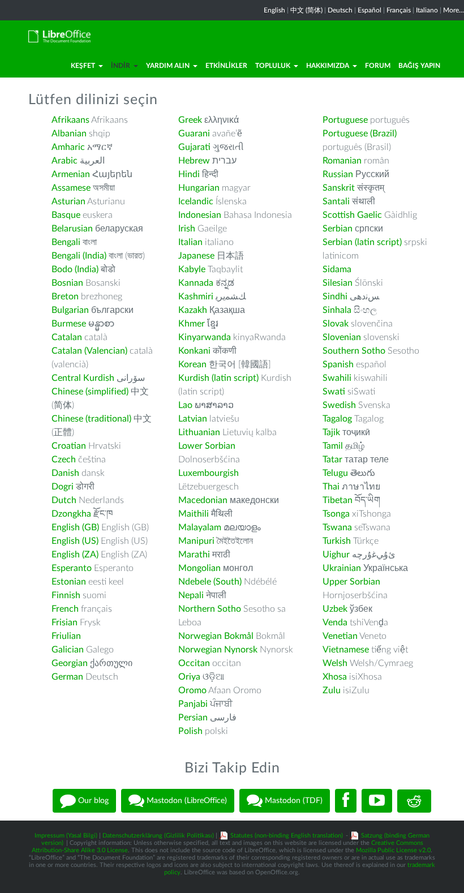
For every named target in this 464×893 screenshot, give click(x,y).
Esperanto (71, 568)
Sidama (337, 269)
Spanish (338, 364)
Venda (335, 622)
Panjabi (193, 704)
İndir (120, 65)
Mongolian (199, 568)
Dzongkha (71, 513)
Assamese (71, 187)
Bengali (65, 242)
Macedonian (202, 500)
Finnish (65, 595)
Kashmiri (195, 296)
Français (398, 10)
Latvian (192, 418)
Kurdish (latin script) (218, 378)
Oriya (189, 676)
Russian (338, 174)
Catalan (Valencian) (89, 350)
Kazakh (192, 310)
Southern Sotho (354, 350)
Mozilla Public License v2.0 (393, 850)
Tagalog (337, 418)
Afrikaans (70, 119)
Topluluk (272, 65)
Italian (190, 242)
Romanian (342, 160)
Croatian (68, 445)
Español (369, 10)
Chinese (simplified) (89, 391)
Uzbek (335, 608)
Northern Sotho (209, 608)
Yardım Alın (168, 65)
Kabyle (191, 269)
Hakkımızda (327, 65)
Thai (331, 486)
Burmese (68, 323)
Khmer (191, 323)
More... (453, 10)
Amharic (68, 147)
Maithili (193, 513)
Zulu (332, 690)
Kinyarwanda (204, 337)
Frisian (64, 622)
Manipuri (196, 541)
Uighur (336, 554)
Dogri (62, 486)
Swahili (338, 378)
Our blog (92, 801)
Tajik (331, 432)
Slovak (336, 323)
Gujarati (194, 147)
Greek (190, 119)
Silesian (338, 282)
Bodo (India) (74, 269)
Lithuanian (199, 432)
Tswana (337, 527)
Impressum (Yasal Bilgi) (66, 835)
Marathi (194, 554)
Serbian (338, 228)
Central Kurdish (82, 378)
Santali (336, 201)
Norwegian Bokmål (216, 636)
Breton (65, 296)
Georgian (69, 663)
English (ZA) (74, 554)
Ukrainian (342, 568)
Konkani (194, 350)
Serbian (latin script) (362, 242)
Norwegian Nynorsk (217, 649)
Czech (63, 459)
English (274, 10)
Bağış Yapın (419, 65)
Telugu (335, 473)
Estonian (68, 581)
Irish (186, 228)
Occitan (194, 663)
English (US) (74, 541)
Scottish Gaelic (352, 215)
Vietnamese (346, 649)
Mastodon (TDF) (293, 801)
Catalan (66, 337)
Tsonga (336, 513)
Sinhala (337, 310)
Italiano (427, 10)
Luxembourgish (208, 473)
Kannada (195, 282)
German (67, 676)
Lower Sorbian (206, 445)
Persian (193, 717)
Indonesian (199, 215)
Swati (334, 391)
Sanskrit (339, 187)
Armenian (70, 174)
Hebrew (194, 160)
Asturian (68, 201)
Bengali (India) (78, 255)
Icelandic (195, 201)
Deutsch (340, 10)
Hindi (189, 174)
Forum (377, 65)
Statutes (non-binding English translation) (286, 835)
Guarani (194, 133)
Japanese (196, 255)
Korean (192, 364)
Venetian (340, 636)
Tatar (332, 459)
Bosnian (67, 282)
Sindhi (335, 296)
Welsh (335, 663)
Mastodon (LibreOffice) (185, 801)
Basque (65, 215)
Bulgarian (70, 310)
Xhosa (335, 676)
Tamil (333, 445)
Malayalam (199, 527)
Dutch (63, 500)
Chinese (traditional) (91, 418)
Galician (67, 649)
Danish (65, 473)
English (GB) (75, 527)
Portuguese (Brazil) (360, 133)
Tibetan (338, 500)
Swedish (339, 405)
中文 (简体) (306, 10)
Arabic (64, 160)
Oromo (192, 690)
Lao (185, 405)
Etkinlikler (226, 65)
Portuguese (345, 119)
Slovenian (342, 337)
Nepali (191, 595)
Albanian (69, 133)
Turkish (337, 541)
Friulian (66, 636)
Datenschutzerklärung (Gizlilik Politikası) (158, 835)
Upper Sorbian (351, 581)
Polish (190, 731)
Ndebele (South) (210, 581)
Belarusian (72, 228)
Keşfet (83, 65)
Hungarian (199, 187)
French (65, 608)
